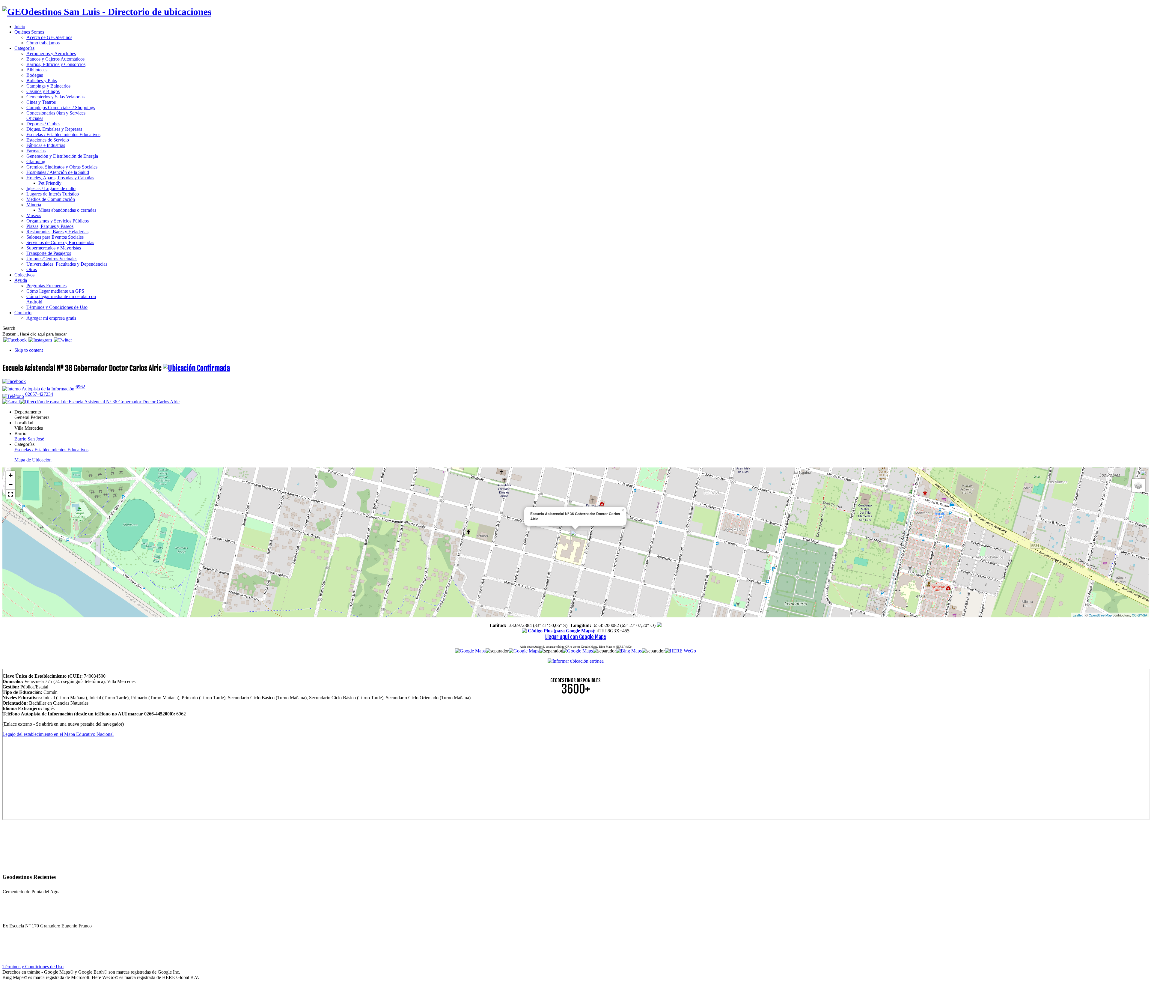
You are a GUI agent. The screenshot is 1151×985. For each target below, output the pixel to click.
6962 (80, 386)
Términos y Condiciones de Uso (33, 966)
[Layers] (1138, 485)
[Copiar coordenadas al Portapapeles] (659, 625)
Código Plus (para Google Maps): (561, 630)
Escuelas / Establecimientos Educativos (51, 449)
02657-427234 (39, 394)
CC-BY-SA (1139, 615)
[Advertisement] (182, 742)
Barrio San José (29, 438)
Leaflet (1078, 615)
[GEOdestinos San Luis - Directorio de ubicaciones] (106, 11)
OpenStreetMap (1100, 615)
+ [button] (11, 475)
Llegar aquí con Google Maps (575, 637)
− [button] (11, 484)
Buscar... (10, 333)
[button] (10, 494)
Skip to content (28, 350)
